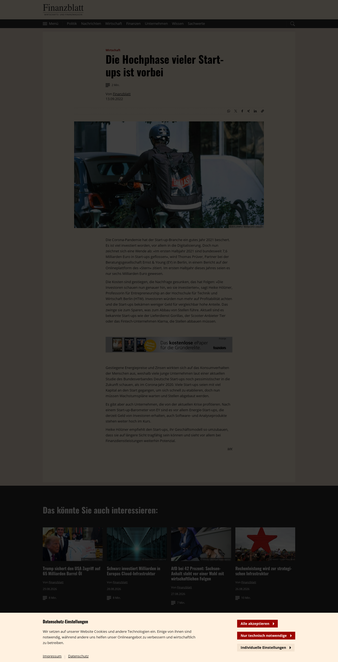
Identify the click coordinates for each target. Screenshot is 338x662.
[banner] (169, 331)
